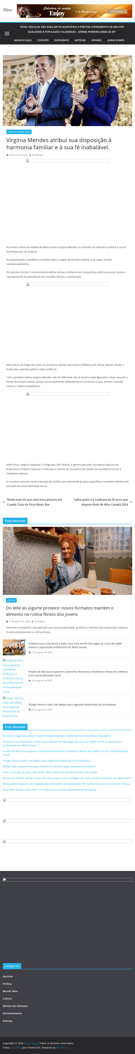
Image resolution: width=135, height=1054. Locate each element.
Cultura (7, 998)
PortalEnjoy (37, 154)
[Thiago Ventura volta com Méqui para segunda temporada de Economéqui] (14, 707)
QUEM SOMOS (115, 40)
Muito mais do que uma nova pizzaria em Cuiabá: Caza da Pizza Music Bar (34, 502)
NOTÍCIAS (80, 40)
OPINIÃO (96, 40)
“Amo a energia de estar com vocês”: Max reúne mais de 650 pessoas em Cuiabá (50, 772)
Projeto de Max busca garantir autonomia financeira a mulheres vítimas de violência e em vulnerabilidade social (78, 673)
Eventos (7, 1021)
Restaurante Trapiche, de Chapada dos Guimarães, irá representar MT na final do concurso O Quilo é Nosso (66, 783)
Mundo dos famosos (15, 1006)
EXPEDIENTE (61, 40)
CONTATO (43, 40)
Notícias (11, 600)
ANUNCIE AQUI (23, 40)
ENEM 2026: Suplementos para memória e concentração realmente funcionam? (49, 766)
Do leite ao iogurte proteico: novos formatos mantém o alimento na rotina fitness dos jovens (60, 611)
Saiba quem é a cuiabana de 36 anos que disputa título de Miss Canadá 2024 (101, 502)
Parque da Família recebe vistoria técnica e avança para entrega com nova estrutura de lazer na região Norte (67, 778)
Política (7, 983)
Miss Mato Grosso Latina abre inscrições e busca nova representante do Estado (49, 789)
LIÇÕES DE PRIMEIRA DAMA (19, 132)
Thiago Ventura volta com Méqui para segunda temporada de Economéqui (72, 704)
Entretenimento (12, 1013)
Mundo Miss (10, 991)
